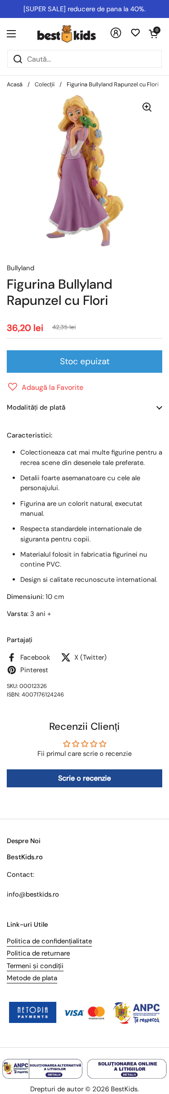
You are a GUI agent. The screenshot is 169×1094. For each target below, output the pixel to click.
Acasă (15, 84)
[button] (153, 34)
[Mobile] (116, 36)
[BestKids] (73, 34)
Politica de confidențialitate (49, 941)
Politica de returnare (38, 953)
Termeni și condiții (35, 965)
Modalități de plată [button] (36, 407)
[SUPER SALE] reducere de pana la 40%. (84, 9)
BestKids (124, 1089)
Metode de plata (32, 977)
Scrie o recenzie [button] (84, 778)
